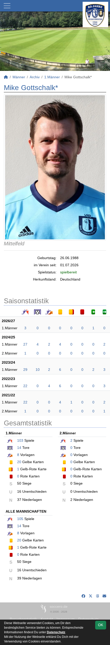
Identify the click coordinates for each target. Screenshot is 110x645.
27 (25, 344)
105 (20, 519)
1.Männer (52, 77)
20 (19, 462)
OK (100, 625)
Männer (19, 77)
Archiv (35, 77)
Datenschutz (56, 632)
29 (25, 370)
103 (20, 440)
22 (25, 386)
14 (19, 448)
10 (38, 370)
